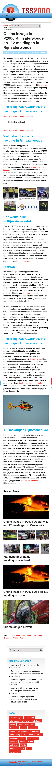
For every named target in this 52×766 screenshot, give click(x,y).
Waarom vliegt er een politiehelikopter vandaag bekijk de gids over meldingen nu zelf (27, 682)
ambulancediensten (33, 293)
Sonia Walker (11, 52)
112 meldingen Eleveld (18, 627)
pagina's (24, 764)
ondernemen (24, 261)
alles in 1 (25, 721)
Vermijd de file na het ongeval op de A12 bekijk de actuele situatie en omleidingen (25, 690)
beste (20, 724)
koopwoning (15, 735)
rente (29, 748)
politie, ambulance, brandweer (32, 383)
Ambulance (26, 635)
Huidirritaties (23, 731)
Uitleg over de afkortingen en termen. (18, 116)
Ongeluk (7, 638)
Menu (6, 15)
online (22, 742)
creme (23, 728)
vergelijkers (14, 752)
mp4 (31, 735)
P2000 (15, 638)
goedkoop (33, 728)
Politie (22, 638)
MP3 (24, 735)
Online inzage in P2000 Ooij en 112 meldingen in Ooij (25, 593)
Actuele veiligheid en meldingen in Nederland (25, 666)
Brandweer (37, 635)
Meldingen (41, 52)
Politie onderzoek (17, 748)
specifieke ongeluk (31, 480)
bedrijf (12, 724)
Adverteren (29, 717)
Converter (14, 728)
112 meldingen (14, 635)
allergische (14, 721)
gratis (12, 731)
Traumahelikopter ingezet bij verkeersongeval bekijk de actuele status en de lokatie (25, 699)
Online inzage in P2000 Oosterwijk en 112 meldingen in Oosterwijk (25, 523)
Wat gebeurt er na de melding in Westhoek (17, 558)
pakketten (14, 745)
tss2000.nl (13, 762)
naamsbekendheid (17, 738)
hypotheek (34, 731)
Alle (19, 764)
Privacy (30, 764)
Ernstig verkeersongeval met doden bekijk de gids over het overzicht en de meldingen (27, 673)
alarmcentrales (35, 359)
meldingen (43, 85)
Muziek (38, 735)
